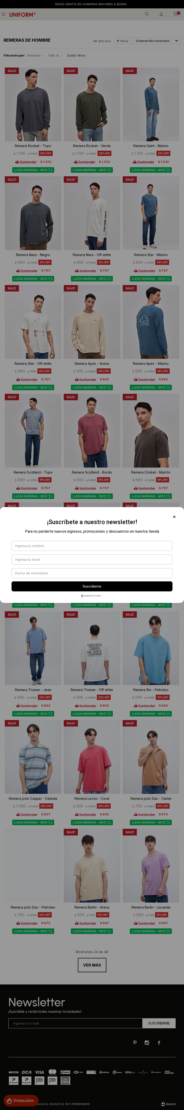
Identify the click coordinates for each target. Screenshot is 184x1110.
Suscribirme (92, 586)
